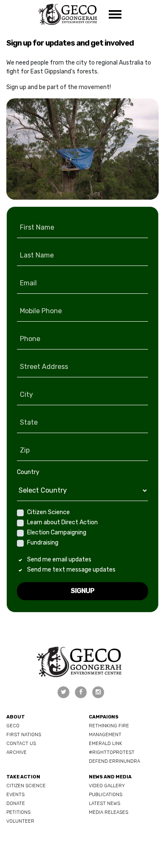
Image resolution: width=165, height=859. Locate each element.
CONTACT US (21, 743)
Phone (30, 339)
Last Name (37, 255)
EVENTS (15, 794)
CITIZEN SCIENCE (26, 786)
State (29, 422)
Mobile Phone (41, 311)
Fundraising (42, 542)
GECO (12, 726)
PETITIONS (18, 812)
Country (28, 472)
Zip (25, 450)
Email (28, 283)
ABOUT (15, 717)
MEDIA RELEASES (108, 812)
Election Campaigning (56, 532)
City (26, 394)
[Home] (67, 14)
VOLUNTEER (20, 821)
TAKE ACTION (23, 777)
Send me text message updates (71, 569)
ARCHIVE (16, 752)
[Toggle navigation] (115, 14)
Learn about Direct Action (62, 522)
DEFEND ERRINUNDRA (114, 761)
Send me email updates (59, 559)
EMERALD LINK (105, 743)
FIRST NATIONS (23, 734)
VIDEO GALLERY (107, 786)
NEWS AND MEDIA (110, 777)
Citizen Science (48, 512)
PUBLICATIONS (105, 794)
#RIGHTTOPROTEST (112, 752)
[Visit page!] (64, 692)
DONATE (15, 803)
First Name (37, 227)
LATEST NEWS (104, 803)
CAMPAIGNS (103, 717)
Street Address (44, 367)
